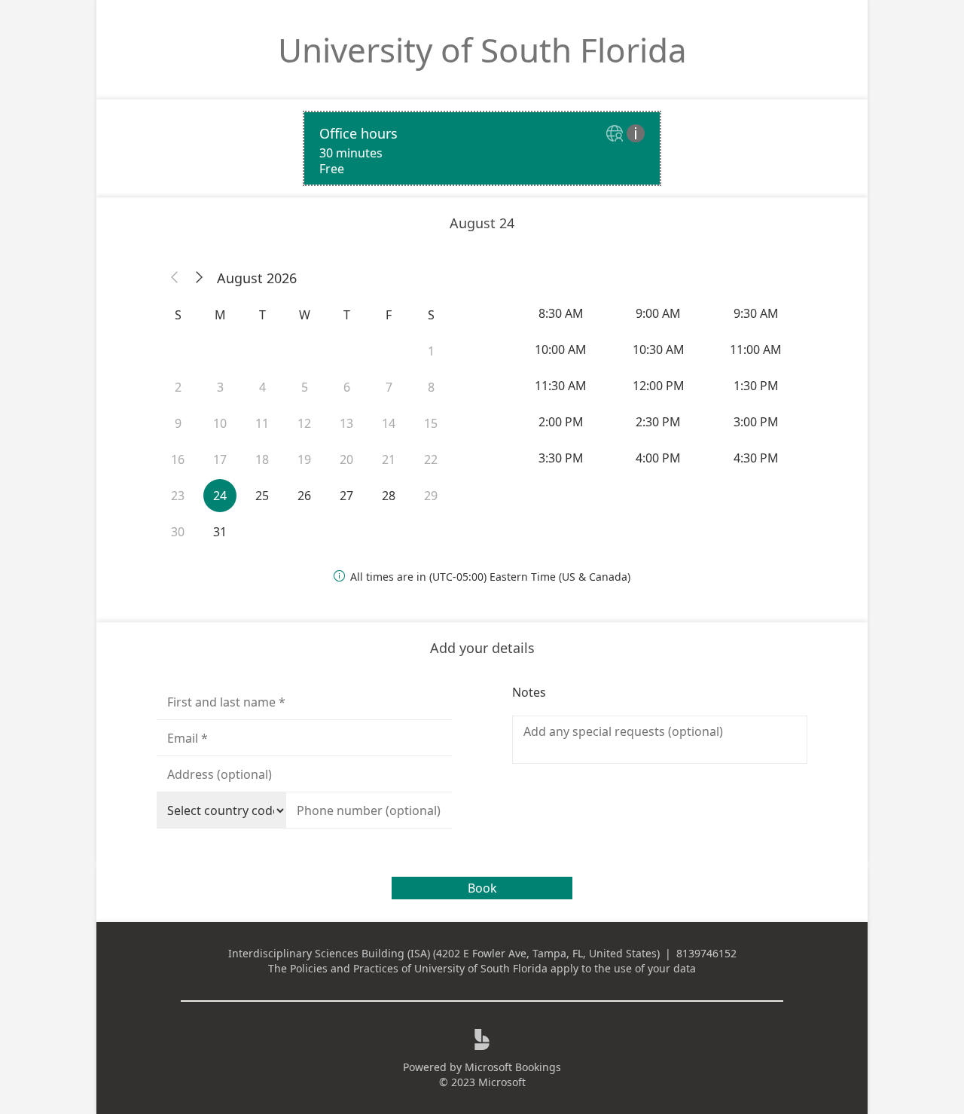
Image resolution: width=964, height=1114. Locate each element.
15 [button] (431, 423)
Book (482, 888)
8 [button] (431, 387)
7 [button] (389, 387)
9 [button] (178, 423)
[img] (616, 134)
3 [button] (220, 387)
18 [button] (262, 459)
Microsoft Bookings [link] (513, 1067)
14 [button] (388, 423)
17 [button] (220, 459)
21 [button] (388, 459)
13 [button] (346, 423)
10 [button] (220, 423)
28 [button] (388, 495)
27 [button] (346, 495)
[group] (659, 385)
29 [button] (431, 495)
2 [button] (178, 387)
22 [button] (431, 459)
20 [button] (346, 459)
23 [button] (178, 495)
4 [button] (262, 387)
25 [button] (262, 495)
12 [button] (304, 423)
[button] (175, 278)
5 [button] (304, 387)
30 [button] (178, 531)
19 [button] (304, 459)
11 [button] (262, 423)
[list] (482, 148)
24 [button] (220, 495)
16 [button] (178, 459)
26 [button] (304, 495)
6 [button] (346, 387)
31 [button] (220, 531)
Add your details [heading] (482, 648)
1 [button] (431, 351)
